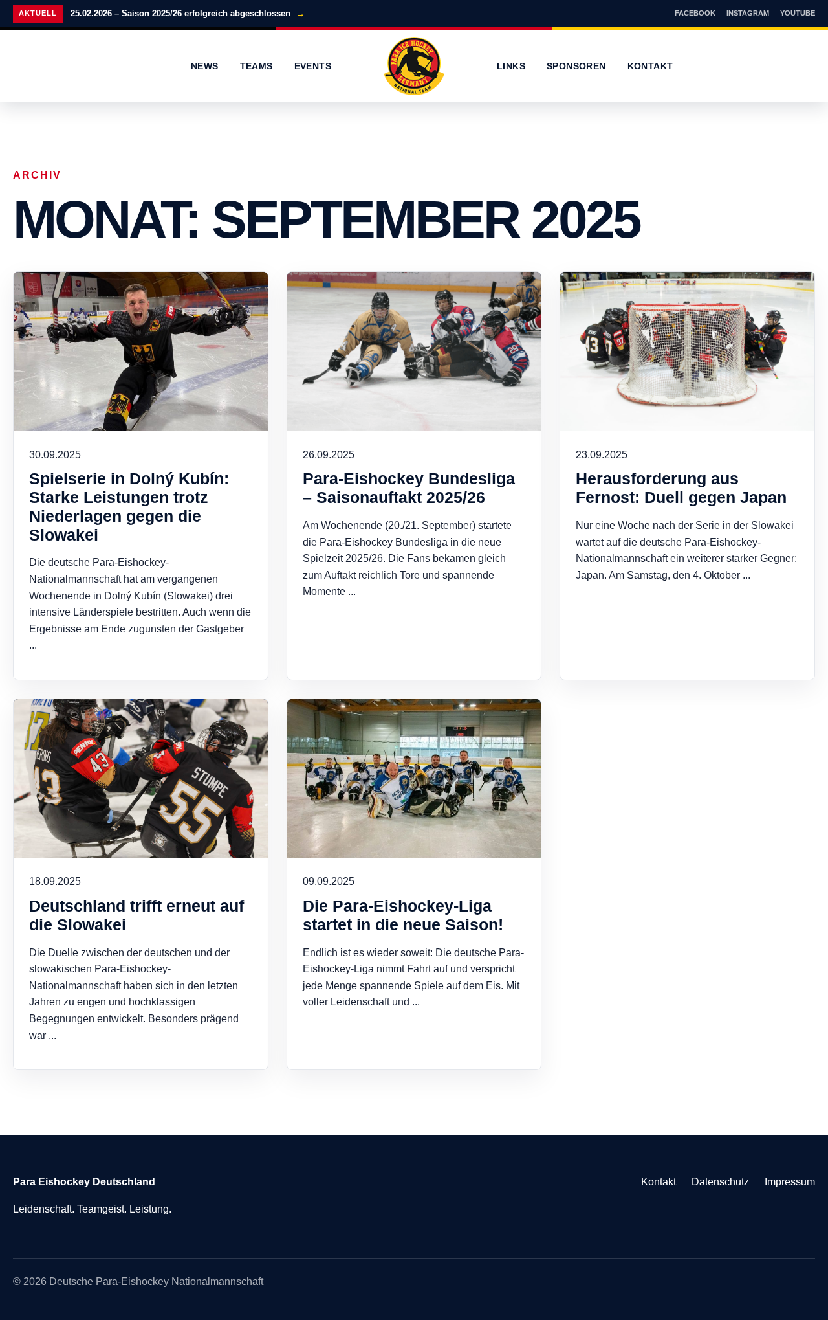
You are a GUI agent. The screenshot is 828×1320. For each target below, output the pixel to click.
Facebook (695, 13)
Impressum (790, 1181)
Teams (256, 66)
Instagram (747, 13)
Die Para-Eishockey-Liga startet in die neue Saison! (403, 915)
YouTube (797, 13)
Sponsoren (576, 66)
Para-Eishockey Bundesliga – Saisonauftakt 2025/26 (409, 487)
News (205, 66)
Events (312, 66)
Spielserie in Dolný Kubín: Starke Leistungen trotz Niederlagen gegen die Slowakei (129, 506)
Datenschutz (720, 1181)
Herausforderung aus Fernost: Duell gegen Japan (681, 487)
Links (511, 66)
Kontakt (650, 66)
